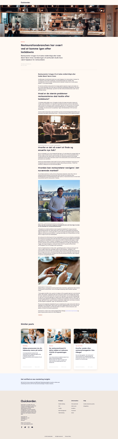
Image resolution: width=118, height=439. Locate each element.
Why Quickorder (74, 403)
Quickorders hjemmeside (71, 310)
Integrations (85, 406)
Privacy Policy (68, 436)
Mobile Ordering (61, 403)
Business (40, 314)
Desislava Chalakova (26, 64)
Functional (73, 410)
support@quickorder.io (28, 424)
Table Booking (61, 412)
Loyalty (60, 408)
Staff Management (62, 410)
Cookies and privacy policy (89, 403)
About (72, 412)
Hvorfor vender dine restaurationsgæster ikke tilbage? (85, 350)
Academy (73, 408)
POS (59, 406)
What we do (73, 406)
